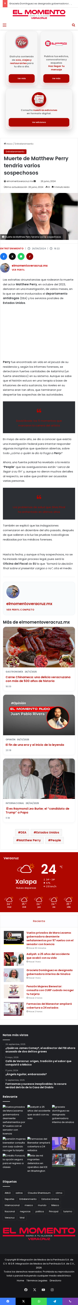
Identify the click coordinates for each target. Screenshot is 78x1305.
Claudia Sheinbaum (39, 1192)
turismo (67, 1211)
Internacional (12, 1205)
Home (20, 1280)
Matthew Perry (30, 840)
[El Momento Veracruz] (39, 14)
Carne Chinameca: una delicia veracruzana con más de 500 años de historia (38, 679)
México (55, 1205)
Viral (22, 1217)
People (56, 840)
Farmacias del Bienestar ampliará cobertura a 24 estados (49, 1005)
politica (40, 1211)
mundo (42, 1205)
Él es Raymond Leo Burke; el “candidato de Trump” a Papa (37, 811)
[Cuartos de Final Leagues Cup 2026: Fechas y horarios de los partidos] (63, 1160)
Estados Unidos (47, 832)
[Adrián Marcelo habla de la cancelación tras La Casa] (63, 1143)
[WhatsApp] (21, 256)
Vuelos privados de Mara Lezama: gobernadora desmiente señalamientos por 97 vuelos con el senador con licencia (49, 938)
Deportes (9, 1199)
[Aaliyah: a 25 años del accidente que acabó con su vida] (14, 959)
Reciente (39, 921)
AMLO (8, 1192)
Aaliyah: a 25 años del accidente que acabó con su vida (48, 956)
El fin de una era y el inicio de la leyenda (35, 745)
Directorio (55, 1280)
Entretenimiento (24, 143)
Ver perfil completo (20, 609)
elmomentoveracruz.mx (20, 181)
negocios (25, 1211)
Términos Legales (36, 1280)
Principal (53, 1211)
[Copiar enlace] (29, 256)
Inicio (9, 143)
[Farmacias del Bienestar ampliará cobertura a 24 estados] (14, 1009)
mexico (29, 1205)
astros (19, 1192)
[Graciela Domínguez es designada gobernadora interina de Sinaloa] (14, 975)
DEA (23, 832)
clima (59, 1192)
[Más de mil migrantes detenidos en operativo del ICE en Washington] (39, 1163)
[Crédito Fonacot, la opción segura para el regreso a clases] (14, 1161)
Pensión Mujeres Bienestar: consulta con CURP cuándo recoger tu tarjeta (50, 990)
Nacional (10, 1211)
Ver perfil (18, 269)
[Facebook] (3, 256)
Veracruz (10, 1217)
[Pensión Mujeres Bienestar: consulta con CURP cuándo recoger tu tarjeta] (14, 991)
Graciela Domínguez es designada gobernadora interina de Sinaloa (49, 972)
